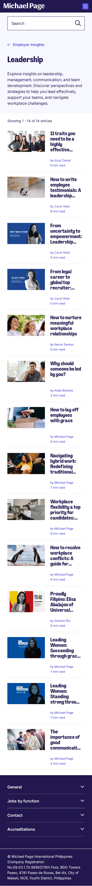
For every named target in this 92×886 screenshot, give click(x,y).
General (14, 787)
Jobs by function (23, 801)
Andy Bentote (63, 390)
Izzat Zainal (62, 160)
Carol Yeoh (62, 206)
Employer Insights (28, 44)
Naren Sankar (64, 344)
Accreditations (21, 829)
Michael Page (63, 436)
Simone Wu (62, 621)
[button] (76, 23)
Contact (15, 815)
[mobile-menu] (85, 6)
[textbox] (46, 23)
